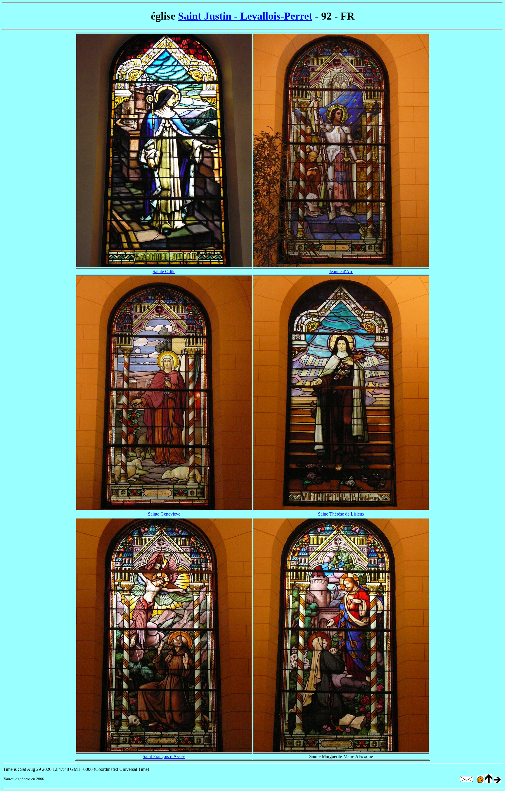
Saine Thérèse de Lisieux (341, 513)
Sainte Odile (164, 271)
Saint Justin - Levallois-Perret (245, 16)
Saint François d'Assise (164, 756)
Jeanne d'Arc (341, 271)
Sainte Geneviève (164, 513)
